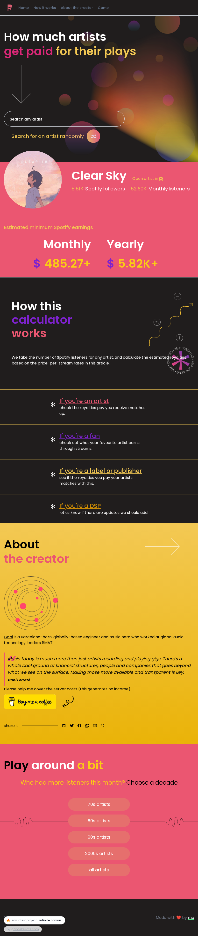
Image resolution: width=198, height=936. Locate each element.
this (92, 363)
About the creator (77, 7)
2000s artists (99, 853)
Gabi (8, 637)
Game (103, 7)
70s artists (99, 804)
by (23, 929)
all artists (99, 870)
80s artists (99, 821)
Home (23, 7)
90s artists (99, 837)
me (191, 917)
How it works (45, 7)
